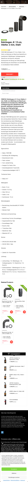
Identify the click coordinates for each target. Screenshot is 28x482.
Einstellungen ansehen (14, 477)
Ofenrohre (21, 6)
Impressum (22, 480)
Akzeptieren (14, 469)
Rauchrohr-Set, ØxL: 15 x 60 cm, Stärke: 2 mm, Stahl (7, 333)
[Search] (25, 2)
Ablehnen (14, 473)
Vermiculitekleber (13, 399)
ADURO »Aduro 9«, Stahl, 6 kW (16, 391)
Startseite (3, 6)
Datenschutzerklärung (15, 480)
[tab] (14, 88)
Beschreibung (5, 88)
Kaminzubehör (12, 6)
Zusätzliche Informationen (8, 90)
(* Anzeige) (3, 77)
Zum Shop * (9, 74)
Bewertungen (5, 93)
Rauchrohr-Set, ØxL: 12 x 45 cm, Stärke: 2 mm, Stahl (7, 302)
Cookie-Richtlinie (6, 480)
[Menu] (2, 2)
